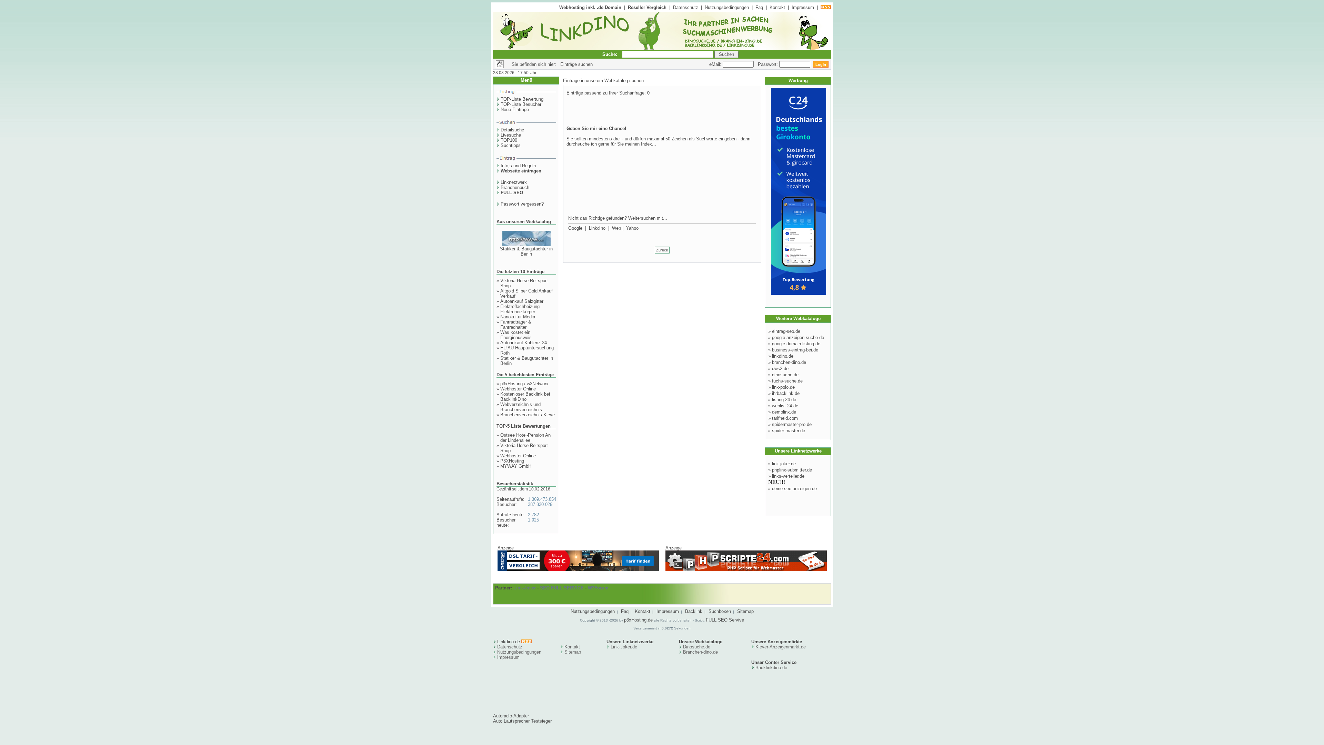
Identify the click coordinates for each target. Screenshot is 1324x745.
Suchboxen (720, 611)
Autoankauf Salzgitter (521, 301)
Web (616, 228)
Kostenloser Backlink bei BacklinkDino (525, 396)
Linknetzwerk (514, 182)
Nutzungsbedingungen (727, 7)
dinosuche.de (785, 374)
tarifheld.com (785, 418)
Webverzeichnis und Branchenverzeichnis (521, 407)
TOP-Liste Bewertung (522, 99)
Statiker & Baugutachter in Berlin (526, 251)
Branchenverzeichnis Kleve (527, 414)
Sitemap (745, 611)
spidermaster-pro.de (792, 424)
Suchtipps (511, 145)
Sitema (571, 652)
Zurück (662, 250)
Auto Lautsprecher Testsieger (522, 721)
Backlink (693, 611)
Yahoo (632, 228)
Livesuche (511, 135)
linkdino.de (782, 356)
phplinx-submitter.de (792, 470)
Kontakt (777, 7)
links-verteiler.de (788, 476)
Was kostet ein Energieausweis (516, 335)
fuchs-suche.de (787, 381)
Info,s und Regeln (518, 165)
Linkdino (597, 228)
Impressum (803, 7)
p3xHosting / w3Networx (524, 383)
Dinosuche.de (696, 646)
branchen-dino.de (789, 362)
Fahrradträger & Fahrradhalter (515, 324)
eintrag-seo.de (786, 331)
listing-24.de (784, 399)
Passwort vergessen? (522, 204)
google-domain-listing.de (796, 343)
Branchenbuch (515, 187)
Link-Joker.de (624, 646)
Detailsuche (512, 129)
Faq (759, 7)
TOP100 (509, 140)
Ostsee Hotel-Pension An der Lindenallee (525, 438)
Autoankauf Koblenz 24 (523, 342)
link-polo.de (783, 387)
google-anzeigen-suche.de (798, 337)
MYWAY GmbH (515, 466)
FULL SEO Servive (725, 620)
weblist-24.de (785, 405)
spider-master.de (788, 430)
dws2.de (780, 368)
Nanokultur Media (517, 316)
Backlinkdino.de (771, 667)
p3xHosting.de (638, 620)
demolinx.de (784, 412)
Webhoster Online (518, 388)
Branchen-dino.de (700, 652)
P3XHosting (512, 461)
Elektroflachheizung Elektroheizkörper (520, 309)
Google (575, 228)
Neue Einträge (515, 109)
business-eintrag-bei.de (795, 349)
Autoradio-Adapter (511, 715)
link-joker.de (784, 463)
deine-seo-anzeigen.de (794, 488)
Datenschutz (685, 7)
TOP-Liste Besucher (521, 104)
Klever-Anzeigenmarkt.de (780, 646)
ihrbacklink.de (786, 393)
